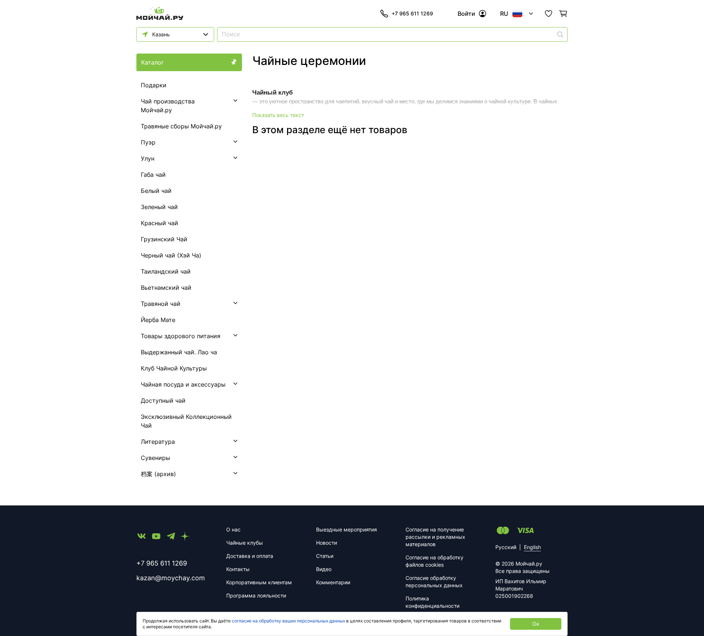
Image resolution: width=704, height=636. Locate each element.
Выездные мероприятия (346, 529)
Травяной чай (160, 303)
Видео (323, 569)
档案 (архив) (158, 474)
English (532, 547)
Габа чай (153, 174)
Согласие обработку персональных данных (434, 581)
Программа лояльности (256, 595)
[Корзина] (563, 13)
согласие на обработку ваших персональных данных (288, 621)
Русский (505, 547)
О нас (233, 529)
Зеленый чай (159, 207)
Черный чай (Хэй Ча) (171, 255)
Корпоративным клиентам (259, 582)
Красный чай (159, 223)
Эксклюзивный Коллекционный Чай (186, 421)
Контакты (238, 569)
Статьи (324, 556)
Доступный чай (163, 400)
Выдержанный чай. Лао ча (179, 352)
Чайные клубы (244, 543)
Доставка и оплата (249, 556)
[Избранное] (548, 13)
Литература (158, 441)
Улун (147, 158)
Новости (326, 543)
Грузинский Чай (164, 239)
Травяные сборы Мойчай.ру (181, 126)
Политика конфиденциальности (432, 602)
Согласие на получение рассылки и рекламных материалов (435, 536)
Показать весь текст (278, 115)
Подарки (153, 85)
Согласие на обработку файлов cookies (434, 561)
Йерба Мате (158, 320)
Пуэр (148, 142)
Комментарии (333, 582)
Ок (535, 624)
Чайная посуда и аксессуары (183, 384)
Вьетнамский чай (166, 287)
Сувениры (155, 457)
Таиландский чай (166, 271)
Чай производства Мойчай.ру (168, 106)
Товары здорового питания (180, 336)
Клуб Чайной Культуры (174, 368)
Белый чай (156, 190)
